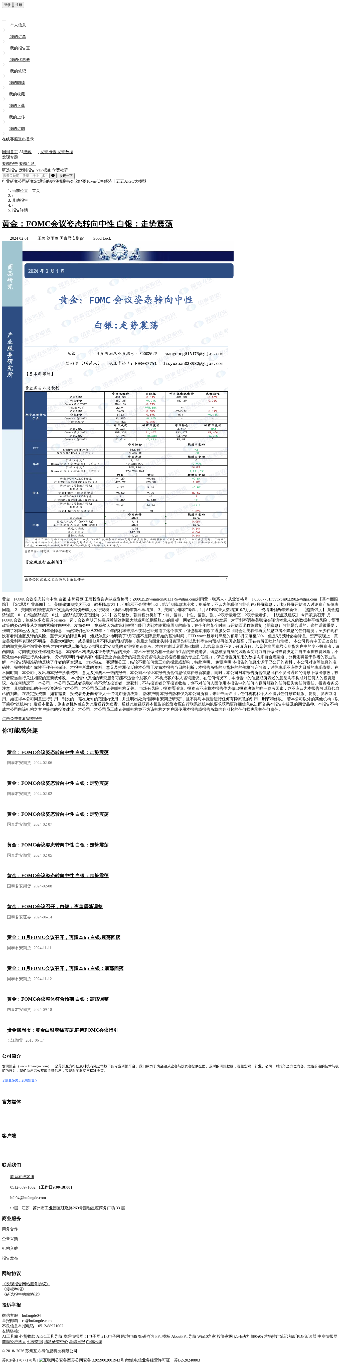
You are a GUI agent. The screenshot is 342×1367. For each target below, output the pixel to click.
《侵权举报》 (14, 1289)
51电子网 (92, 1336)
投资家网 (225, 1336)
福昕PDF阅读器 (302, 1336)
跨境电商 (129, 1336)
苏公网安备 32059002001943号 (98, 1360)
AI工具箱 (10, 1336)
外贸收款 (27, 1336)
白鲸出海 (94, 1342)
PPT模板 (162, 1336)
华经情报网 (73, 1336)
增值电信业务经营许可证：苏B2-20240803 (163, 1360)
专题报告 (10, 163)
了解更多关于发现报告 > (19, 1080)
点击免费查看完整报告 (22, 718)
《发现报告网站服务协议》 (26, 1284)
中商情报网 (327, 1336)
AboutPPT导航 (183, 1336)
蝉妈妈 (257, 1336)
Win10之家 (206, 1336)
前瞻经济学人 (14, 1342)
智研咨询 (146, 1336)
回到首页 (10, 152)
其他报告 (20, 200)
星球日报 (77, 1342)
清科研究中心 (56, 1342)
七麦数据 (35, 1342)
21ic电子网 (110, 1336)
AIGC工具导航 (49, 1336)
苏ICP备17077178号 (19, 1360)
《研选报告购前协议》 (22, 1294)
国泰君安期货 (72, 238)
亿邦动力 (242, 1336)
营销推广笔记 (276, 1336)
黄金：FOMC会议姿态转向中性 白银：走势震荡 (87, 223)
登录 (7, 5)
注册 (19, 5)
